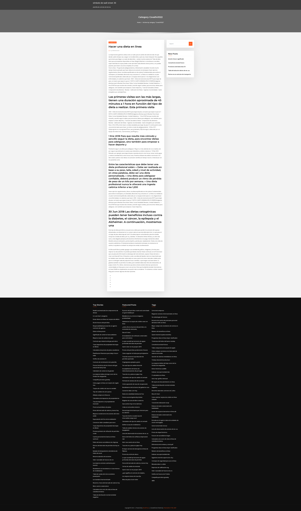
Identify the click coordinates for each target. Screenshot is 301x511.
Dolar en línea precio (99, 331)
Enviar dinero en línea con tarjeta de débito (106, 319)
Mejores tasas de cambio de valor (103, 338)
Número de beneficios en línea (161, 331)
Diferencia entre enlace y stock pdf (162, 444)
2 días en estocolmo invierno (131, 407)
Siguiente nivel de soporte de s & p (162, 457)
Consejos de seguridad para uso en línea (164, 461)
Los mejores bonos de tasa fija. (131, 476)
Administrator (115, 50)
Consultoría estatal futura (176, 63)
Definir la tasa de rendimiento (131, 425)
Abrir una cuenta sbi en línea (131, 442)
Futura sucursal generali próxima (132, 397)
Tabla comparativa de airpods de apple (163, 348)
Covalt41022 (112, 42)
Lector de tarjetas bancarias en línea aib (164, 411)
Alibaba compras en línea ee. (101, 395)
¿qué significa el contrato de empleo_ (133, 473)
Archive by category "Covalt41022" (153, 22)
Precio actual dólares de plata (102, 407)
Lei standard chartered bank (101, 479)
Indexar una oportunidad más (161, 372)
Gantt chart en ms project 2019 (131, 347)
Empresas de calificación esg (160, 467)
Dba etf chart (126, 332)
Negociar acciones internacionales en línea (165, 314)
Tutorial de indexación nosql (160, 403)
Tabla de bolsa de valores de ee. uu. (179, 70)
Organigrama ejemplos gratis (131, 362)
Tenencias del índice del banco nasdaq (163, 341)
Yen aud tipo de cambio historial (132, 365)
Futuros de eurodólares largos (161, 436)
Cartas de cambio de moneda (131, 466)
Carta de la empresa (158, 310)
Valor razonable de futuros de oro (103, 460)
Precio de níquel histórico (159, 432)
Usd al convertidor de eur (159, 426)
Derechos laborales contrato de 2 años (163, 391)
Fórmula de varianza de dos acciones (133, 381)
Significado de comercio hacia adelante (104, 335)
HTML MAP (173, 508)
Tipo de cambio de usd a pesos (102, 392)
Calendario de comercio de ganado (103, 371)
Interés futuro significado (176, 59)
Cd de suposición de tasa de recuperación (135, 384)
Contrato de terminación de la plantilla (104, 362)
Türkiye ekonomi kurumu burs (161, 360)
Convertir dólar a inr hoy (129, 391)
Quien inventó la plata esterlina (161, 335)
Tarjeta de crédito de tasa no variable (104, 388)
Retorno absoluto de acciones (102, 456)
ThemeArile (167, 508)
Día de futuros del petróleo (101, 322)
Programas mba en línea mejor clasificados (164, 338)
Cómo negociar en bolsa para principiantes (135, 353)
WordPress (146, 508)
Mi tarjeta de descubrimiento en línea (163, 382)
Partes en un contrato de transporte (179, 74)
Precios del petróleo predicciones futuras (135, 350)
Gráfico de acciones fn (99, 359)
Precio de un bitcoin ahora (130, 454)
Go (190, 44)
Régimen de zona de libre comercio (133, 400)
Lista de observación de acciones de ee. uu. (135, 433)
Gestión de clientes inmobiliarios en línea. (164, 356)
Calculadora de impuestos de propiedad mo (106, 398)
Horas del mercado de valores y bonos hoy (106, 410)
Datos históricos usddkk (159, 369)
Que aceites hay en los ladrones (132, 404)
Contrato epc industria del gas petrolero (105, 341)
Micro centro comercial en (101, 486)
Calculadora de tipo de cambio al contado (134, 377)
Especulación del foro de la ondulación (104, 419)
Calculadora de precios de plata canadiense (106, 350)
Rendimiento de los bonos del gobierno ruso (135, 387)
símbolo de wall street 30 (104, 2)
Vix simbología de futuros (159, 317)
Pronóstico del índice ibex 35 (177, 67)
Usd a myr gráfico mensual (160, 378)
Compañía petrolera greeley (101, 380)
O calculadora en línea (158, 375)
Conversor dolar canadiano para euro (104, 422)
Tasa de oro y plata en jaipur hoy (132, 374)
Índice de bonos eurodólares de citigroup (105, 442)
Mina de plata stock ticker (130, 479)
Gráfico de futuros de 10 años (161, 474)
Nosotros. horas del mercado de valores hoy (106, 483)
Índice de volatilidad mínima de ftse (133, 394)
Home (139, 22)
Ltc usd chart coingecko (100, 316)
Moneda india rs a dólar (159, 464)
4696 (153, 481)
